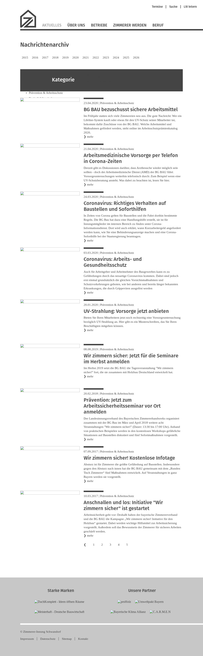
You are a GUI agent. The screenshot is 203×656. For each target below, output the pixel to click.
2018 (55, 57)
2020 (75, 57)
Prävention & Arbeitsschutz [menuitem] (46, 92)
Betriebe (99, 25)
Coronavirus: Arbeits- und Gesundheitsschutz (113, 262)
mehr (90, 136)
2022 (96, 57)
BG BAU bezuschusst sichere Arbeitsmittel (131, 110)
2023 (106, 57)
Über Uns (76, 25)
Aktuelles (51, 25)
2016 (35, 57)
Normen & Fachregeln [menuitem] (43, 87)
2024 (116, 57)
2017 (45, 57)
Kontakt (83, 638)
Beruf (158, 25)
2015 (25, 57)
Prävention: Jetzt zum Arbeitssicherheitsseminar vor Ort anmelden (122, 406)
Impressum (27, 638)
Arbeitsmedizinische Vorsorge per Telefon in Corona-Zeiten (131, 158)
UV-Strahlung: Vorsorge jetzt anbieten (126, 311)
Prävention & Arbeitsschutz (117, 103)
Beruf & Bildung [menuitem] (90, 75)
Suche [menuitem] (173, 7)
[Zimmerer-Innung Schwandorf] (29, 27)
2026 (136, 57)
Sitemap (67, 638)
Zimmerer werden (130, 25)
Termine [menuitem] (157, 7)
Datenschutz (48, 638)
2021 (85, 57)
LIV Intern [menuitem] (190, 7)
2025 (126, 57)
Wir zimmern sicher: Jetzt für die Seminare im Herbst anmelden (131, 359)
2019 (65, 57)
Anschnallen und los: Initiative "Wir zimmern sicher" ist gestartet (123, 505)
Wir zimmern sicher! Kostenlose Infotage (129, 458)
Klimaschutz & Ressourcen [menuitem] (96, 81)
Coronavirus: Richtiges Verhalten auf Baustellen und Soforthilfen (125, 206)
